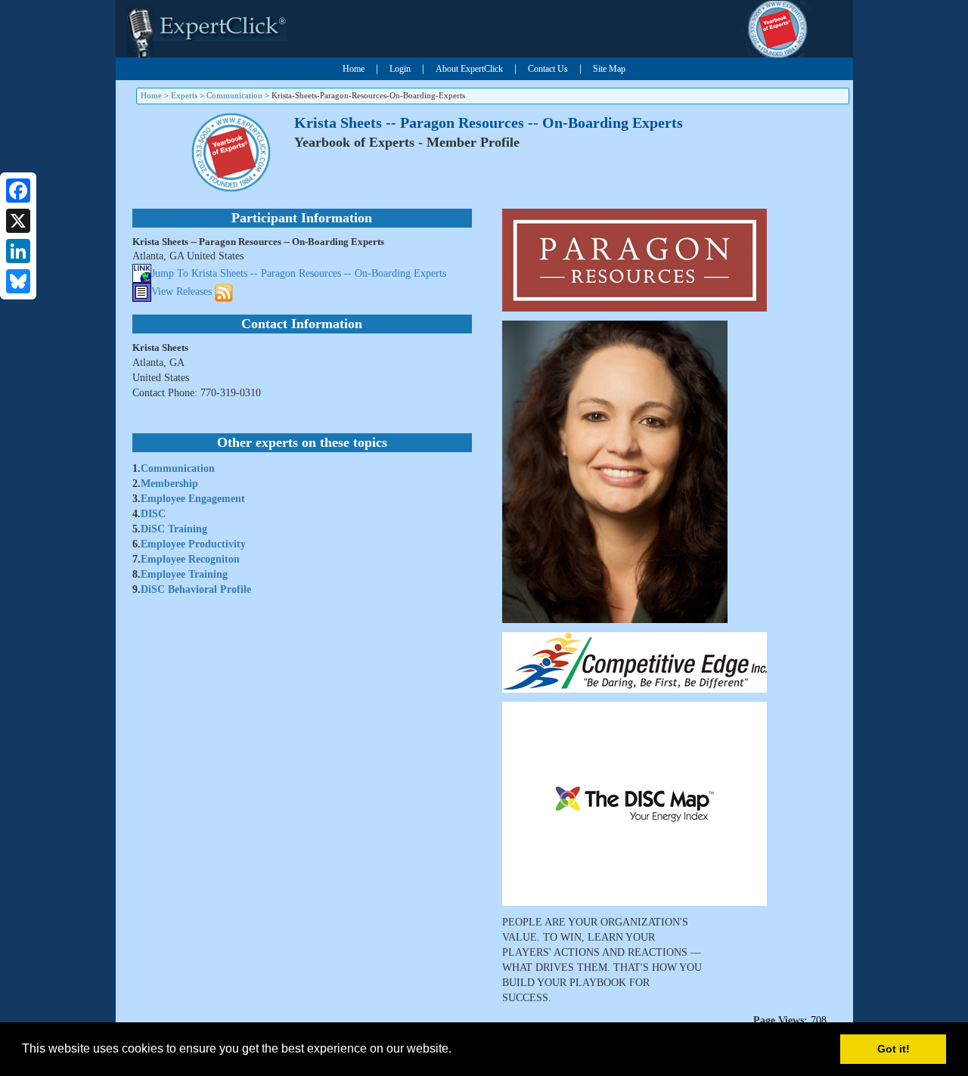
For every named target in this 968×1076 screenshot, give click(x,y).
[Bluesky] (18, 281)
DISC (153, 513)
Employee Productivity (193, 544)
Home (354, 69)
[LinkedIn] (18, 251)
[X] (18, 221)
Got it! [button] (893, 1049)
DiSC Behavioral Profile (196, 589)
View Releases (181, 291)
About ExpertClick (469, 69)
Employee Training (184, 574)
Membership (169, 483)
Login (400, 69)
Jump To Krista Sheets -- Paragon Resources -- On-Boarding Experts (298, 273)
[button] (457, 1050)
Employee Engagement (193, 498)
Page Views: (780, 1020)
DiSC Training (174, 529)
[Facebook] (18, 190)
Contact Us (548, 69)
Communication (234, 95)
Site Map (609, 69)
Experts (184, 95)
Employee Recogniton (190, 559)
